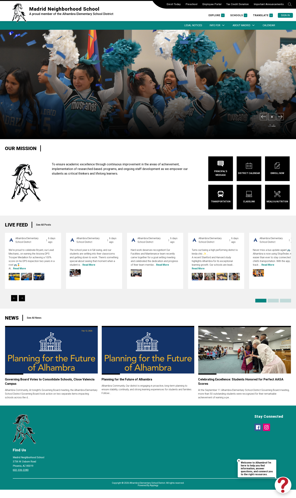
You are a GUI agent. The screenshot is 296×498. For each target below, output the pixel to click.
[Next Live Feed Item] (22, 298)
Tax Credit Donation (237, 4)
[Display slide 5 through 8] (273, 300)
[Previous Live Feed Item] (14, 298)
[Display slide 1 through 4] (260, 300)
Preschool (191, 4)
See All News (34, 317)
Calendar (269, 25)
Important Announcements (269, 4)
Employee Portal (212, 4)
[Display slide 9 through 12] (285, 300)
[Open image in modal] (14, 276)
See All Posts (43, 224)
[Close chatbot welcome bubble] (239, 461)
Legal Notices (193, 25)
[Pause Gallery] (271, 117)
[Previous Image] (263, 117)
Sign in (285, 15)
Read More (19, 268)
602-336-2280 (21, 470)
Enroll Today (174, 4)
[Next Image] (280, 117)
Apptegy (154, 485)
